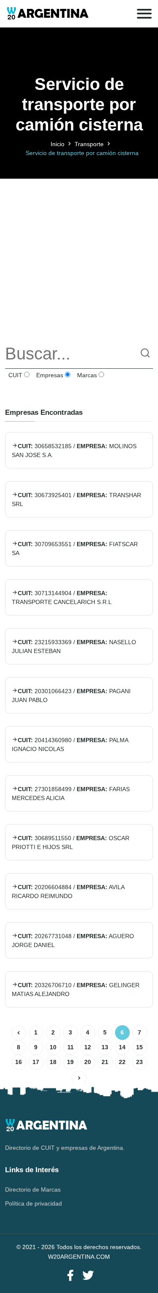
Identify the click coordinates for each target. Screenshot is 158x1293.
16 (18, 1062)
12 (87, 1047)
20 (87, 1062)
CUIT (14, 375)
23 (139, 1062)
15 (139, 1047)
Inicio (57, 144)
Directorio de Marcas (33, 1189)
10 (53, 1047)
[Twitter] (88, 1276)
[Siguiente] (79, 1078)
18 (53, 1062)
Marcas (86, 375)
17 (35, 1062)
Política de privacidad (33, 1203)
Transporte (89, 144)
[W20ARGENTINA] (47, 13)
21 (105, 1062)
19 (70, 1062)
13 (105, 1047)
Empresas (49, 375)
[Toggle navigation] (144, 14)
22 (122, 1062)
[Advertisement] (79, 258)
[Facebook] (70, 1276)
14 (122, 1047)
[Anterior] (18, 1033)
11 (70, 1047)
